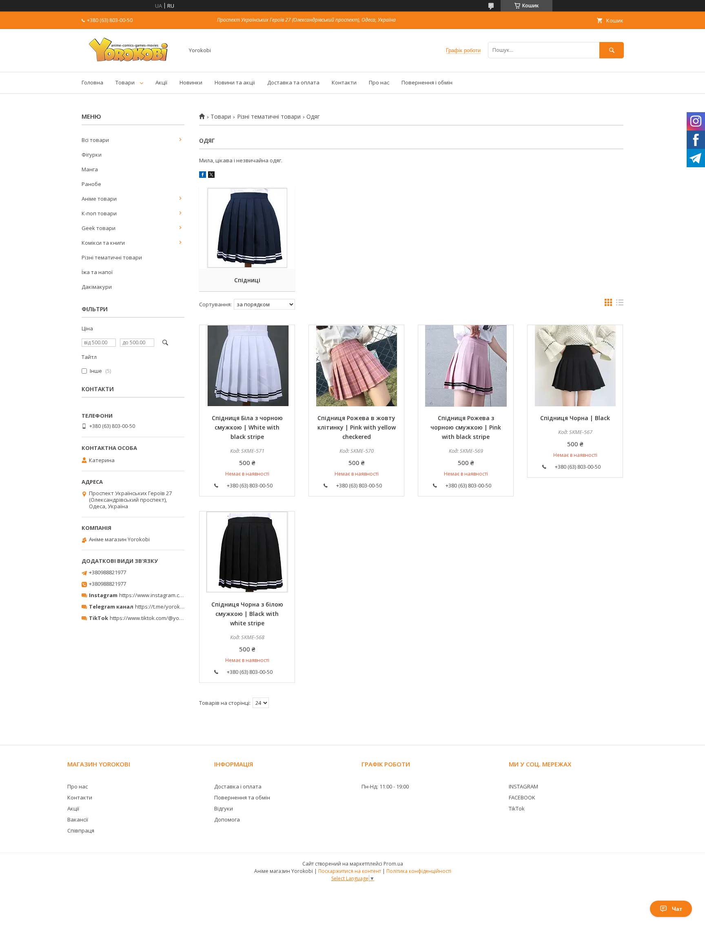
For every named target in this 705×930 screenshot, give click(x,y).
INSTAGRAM (523, 786)
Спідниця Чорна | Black (575, 418)
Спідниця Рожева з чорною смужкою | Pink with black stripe (465, 427)
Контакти (344, 82)
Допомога (227, 819)
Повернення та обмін (242, 797)
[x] (211, 175)
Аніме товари (99, 198)
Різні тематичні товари (269, 116)
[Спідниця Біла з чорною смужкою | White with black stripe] (247, 366)
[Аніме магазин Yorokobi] (131, 61)
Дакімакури (97, 286)
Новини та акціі (235, 82)
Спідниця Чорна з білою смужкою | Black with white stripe (247, 613)
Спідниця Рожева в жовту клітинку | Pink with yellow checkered (356, 427)
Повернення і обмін (426, 82)
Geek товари (98, 228)
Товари (125, 82)
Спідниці (247, 280)
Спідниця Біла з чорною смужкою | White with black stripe (247, 427)
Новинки (191, 82)
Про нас (379, 82)
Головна (92, 82)
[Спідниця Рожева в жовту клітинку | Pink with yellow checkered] (356, 366)
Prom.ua (393, 863)
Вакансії (77, 819)
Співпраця (80, 830)
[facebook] (202, 175)
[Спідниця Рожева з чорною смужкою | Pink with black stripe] (465, 366)
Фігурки (92, 154)
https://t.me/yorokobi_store (169, 606)
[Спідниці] (247, 228)
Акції (161, 82)
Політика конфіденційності (418, 871)
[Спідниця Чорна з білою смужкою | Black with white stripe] (247, 552)
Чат (677, 909)
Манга (90, 169)
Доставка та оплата (293, 82)
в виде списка (619, 304)
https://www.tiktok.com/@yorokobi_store (160, 618)
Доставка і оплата (238, 786)
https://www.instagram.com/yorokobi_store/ (173, 595)
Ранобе (91, 184)
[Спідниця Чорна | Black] (575, 366)
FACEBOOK (522, 797)
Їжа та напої (97, 272)
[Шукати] (611, 50)
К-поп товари (99, 213)
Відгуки (223, 808)
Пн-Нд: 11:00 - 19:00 (385, 786)
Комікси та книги (103, 242)
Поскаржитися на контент (349, 871)
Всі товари (95, 140)
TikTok (517, 808)
